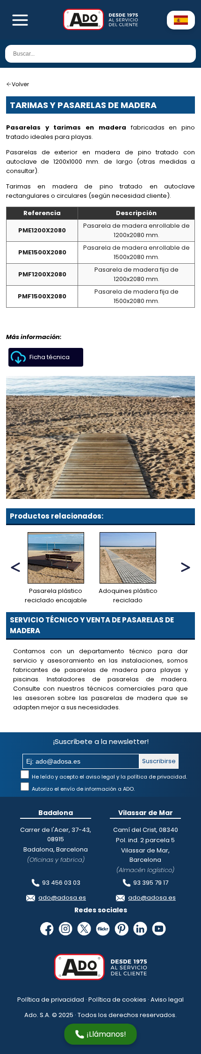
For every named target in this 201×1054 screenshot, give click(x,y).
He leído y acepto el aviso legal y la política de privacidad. (108, 776)
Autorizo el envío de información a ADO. (82, 789)
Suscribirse (159, 761)
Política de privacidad (50, 999)
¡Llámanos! (106, 1034)
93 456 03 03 (61, 882)
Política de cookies (117, 999)
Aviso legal (167, 999)
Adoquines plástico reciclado (128, 595)
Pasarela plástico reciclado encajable (56, 595)
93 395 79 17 (150, 882)
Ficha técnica (49, 357)
